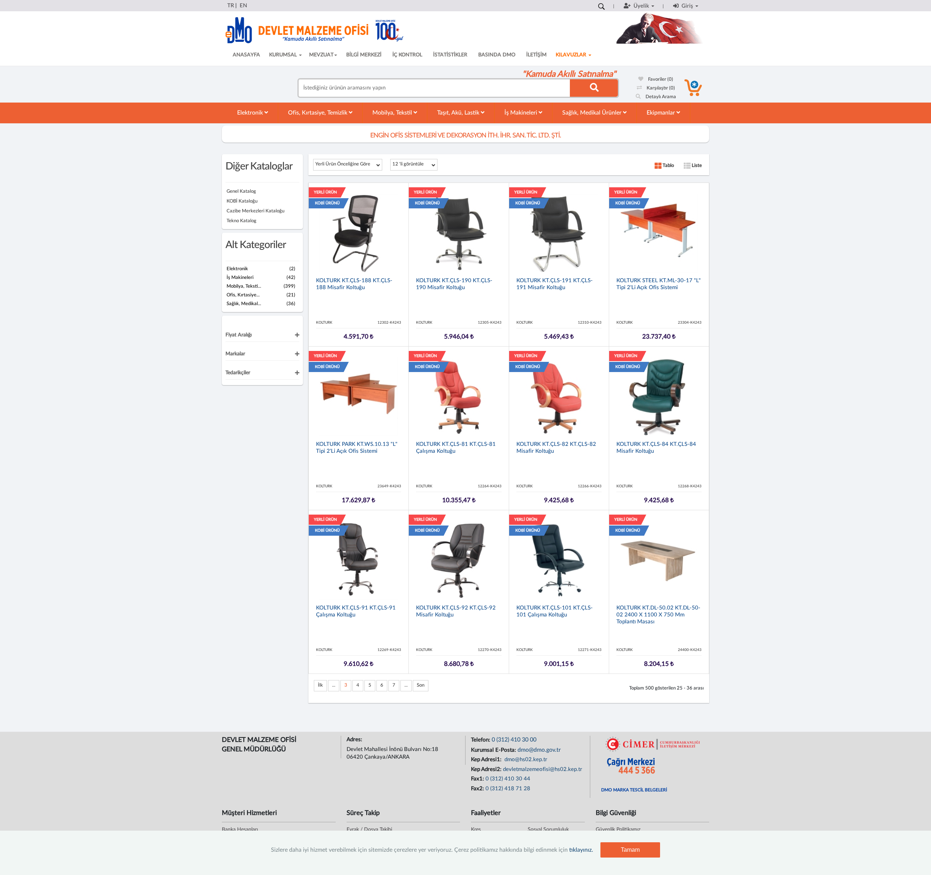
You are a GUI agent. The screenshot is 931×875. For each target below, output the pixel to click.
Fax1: (478, 779)
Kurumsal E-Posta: (494, 750)
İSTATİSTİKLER (450, 54)
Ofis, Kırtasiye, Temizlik (318, 113)
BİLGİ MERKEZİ (363, 54)
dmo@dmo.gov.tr (539, 750)
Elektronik (250, 113)
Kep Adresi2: (487, 769)
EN (243, 5)
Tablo (668, 165)
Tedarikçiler (237, 372)
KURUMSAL (283, 54)
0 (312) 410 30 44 (508, 779)
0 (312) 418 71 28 (508, 788)
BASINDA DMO (496, 54)
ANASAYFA (246, 54)
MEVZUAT (321, 54)
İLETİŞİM (536, 54)
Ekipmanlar (661, 113)
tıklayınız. (581, 850)
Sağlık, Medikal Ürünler (592, 113)
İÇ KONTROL (407, 54)
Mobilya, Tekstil (392, 113)
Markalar (235, 353)
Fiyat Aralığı (238, 334)
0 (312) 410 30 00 (514, 740)
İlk (320, 685)
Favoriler (660, 79)
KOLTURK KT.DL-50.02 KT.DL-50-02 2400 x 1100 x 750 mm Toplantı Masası (658, 614)
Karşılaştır (660, 88)
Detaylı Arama (660, 97)
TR (230, 5)
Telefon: (481, 740)
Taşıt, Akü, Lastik (459, 113)
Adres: (355, 739)
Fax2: (478, 788)
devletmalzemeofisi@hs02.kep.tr (542, 769)
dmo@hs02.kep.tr (525, 759)
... (333, 685)
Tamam (630, 850)
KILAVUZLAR (572, 54)
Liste (696, 165)
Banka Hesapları (240, 829)
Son (420, 685)
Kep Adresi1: (487, 759)
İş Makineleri (521, 113)
